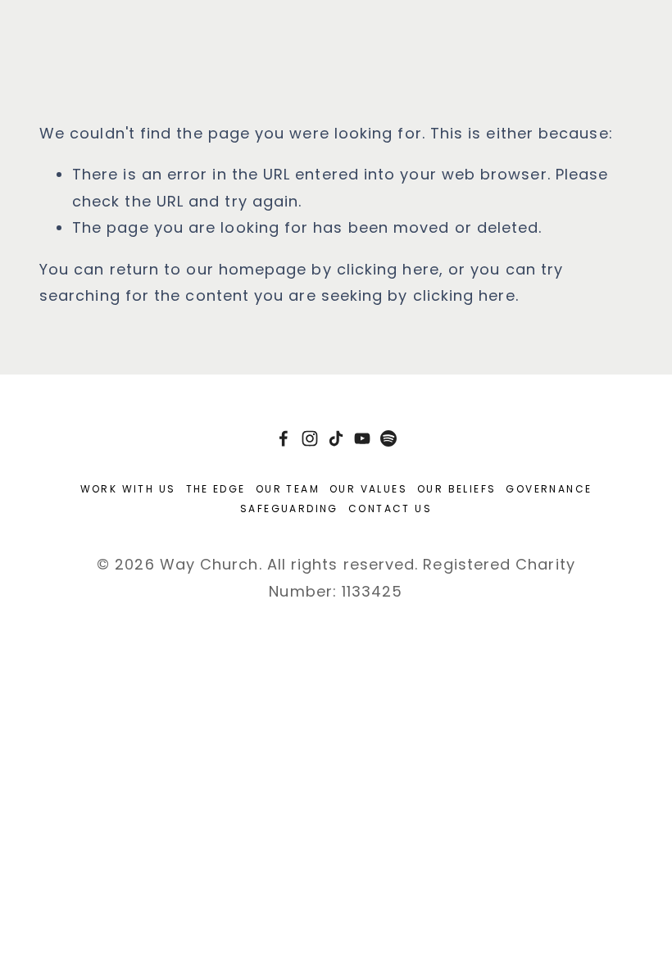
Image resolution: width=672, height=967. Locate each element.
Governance (549, 489)
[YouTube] (362, 438)
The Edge (216, 489)
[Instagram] (310, 438)
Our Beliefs (456, 489)
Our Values (368, 489)
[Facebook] (283, 438)
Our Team (288, 489)
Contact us (390, 508)
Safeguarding (289, 508)
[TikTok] (336, 438)
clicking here (388, 269)
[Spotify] (388, 438)
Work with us (128, 489)
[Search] (46, 27)
